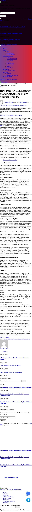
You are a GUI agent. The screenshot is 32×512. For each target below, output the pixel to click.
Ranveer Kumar (9, 102)
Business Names (11, 70)
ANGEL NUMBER (12, 59)
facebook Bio (10, 64)
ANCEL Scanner (4, 337)
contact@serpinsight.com (11, 477)
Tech (8, 51)
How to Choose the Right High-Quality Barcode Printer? (16, 387)
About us (5, 494)
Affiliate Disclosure (8, 496)
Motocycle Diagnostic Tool (10, 160)
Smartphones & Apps (12, 75)
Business (6, 69)
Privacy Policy (7, 498)
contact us (5, 495)
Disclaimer (6, 499)
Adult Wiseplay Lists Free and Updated (11, 372)
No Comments (23, 102)
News (5, 50)
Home (5, 48)
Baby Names (10, 60)
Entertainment (8, 56)
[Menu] (0, 81)
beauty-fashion (10, 63)
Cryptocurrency (11, 54)
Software (9, 73)
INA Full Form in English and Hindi (10, 39)
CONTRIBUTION (7, 76)
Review (5, 72)
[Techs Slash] (3, 46)
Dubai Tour (10, 67)
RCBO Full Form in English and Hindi (11, 33)
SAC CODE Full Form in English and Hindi (12, 27)
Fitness (8, 66)
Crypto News (10, 53)
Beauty (8, 62)
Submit (18, 507)
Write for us (6, 502)
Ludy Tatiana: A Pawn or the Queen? (10, 365)
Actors (8, 57)
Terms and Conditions (9, 501)
